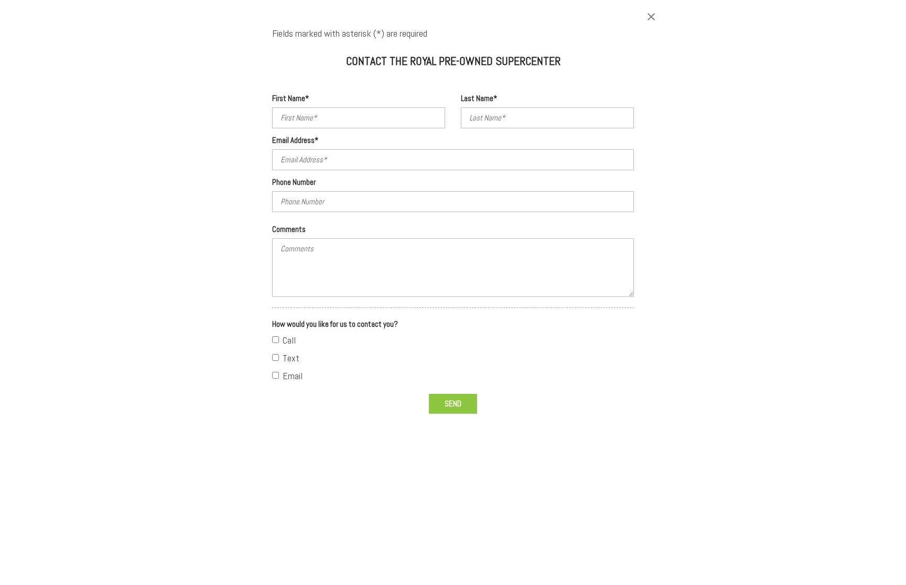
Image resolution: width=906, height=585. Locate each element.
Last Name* (479, 98)
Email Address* (295, 140)
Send (453, 404)
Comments (289, 229)
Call (289, 340)
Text (291, 358)
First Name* (290, 98)
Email (293, 376)
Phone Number (294, 182)
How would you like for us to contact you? (335, 324)
